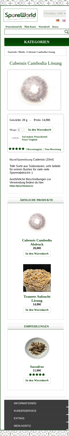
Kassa (55, 26)
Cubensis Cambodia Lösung (41, 52)
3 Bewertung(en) (34, 149)
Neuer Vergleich (29, 139)
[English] (64, 20)
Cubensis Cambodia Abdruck (37, 242)
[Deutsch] (57, 20)
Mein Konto (30, 26)
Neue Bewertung (53, 149)
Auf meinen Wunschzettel (34, 136)
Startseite (12, 52)
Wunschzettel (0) (13, 26)
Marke (22, 52)
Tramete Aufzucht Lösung (37, 298)
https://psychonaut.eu (21, 186)
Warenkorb (44, 26)
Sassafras (37, 367)
